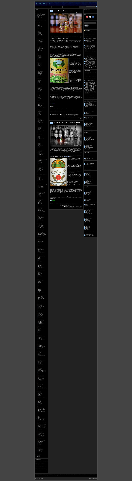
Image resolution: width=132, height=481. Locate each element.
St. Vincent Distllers (40, 376)
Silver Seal (39, 368)
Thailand (39, 98)
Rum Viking (86, 182)
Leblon (39, 260)
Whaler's (39, 404)
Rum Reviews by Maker (73, 115)
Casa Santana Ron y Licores (42, 159)
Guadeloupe (39, 56)
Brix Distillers (39, 146)
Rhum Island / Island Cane (41, 340)
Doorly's (39, 195)
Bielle (38, 136)
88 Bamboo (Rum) (87, 173)
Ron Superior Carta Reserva (78, 206)
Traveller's (39, 392)
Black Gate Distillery (40, 138)
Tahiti (38, 95)
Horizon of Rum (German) (88, 175)
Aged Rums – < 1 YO (41, 420)
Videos (38, 456)
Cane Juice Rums (40, 433)
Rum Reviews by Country (67, 115)
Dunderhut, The (87, 211)
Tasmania (39, 97)
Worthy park (39, 412)
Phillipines (39, 83)
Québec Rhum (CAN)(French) (89, 139)
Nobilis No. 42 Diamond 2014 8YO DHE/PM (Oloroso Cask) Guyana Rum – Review (90, 59)
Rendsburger (39, 337)
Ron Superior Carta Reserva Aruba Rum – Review (66, 122)
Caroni (39, 155)
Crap (68, 206)
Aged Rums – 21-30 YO (41, 426)
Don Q (38, 194)
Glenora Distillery (40, 216)
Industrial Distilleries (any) (41, 234)
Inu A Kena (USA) (87, 212)
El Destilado (39, 202)
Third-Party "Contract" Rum (41, 388)
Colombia (39, 42)
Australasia (39, 26)
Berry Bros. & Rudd (40, 135)
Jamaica (39, 65)
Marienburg (39, 273)
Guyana (39, 58)
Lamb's (39, 258)
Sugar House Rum (40, 378)
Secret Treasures (40, 364)
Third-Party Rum (80, 207)
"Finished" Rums (40, 419)
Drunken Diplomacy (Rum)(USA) (89, 209)
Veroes (39, 401)
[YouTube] (87, 17)
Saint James (39, 356)
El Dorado (39, 203)
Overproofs (39, 443)
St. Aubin (39, 372)
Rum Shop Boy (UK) (88, 124)
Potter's (39, 328)
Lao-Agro (39, 259)
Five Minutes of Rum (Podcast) (89, 163)
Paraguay (39, 81)
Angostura (39, 119)
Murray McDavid (40, 297)
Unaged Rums (40, 449)
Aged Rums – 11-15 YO (41, 424)
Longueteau (39, 266)
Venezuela (39, 105)
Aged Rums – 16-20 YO (41, 425)
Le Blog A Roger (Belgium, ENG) (89, 104)
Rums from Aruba (68, 207)
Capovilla (39, 152)
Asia (38, 25)
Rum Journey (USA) (88, 122)
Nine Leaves (39, 305)
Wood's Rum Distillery (41, 411)
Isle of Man (39, 64)
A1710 (39, 113)
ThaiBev (39, 386)
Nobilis (39, 307)
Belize (38, 31)
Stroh (38, 377)
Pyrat (38, 332)
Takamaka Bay (40, 380)
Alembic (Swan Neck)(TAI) (89, 117)
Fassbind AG (39, 208)
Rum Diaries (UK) (87, 220)
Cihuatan (39, 168)
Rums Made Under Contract (73, 207)
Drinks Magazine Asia (88, 192)
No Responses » (79, 12)
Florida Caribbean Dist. (41, 211)
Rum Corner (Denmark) (88, 218)
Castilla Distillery (40, 160)
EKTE (38, 201)
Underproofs (63, 205)
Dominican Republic (40, 48)
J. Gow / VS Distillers (40, 240)
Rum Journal (87, 144)
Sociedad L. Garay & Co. (41, 370)
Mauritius (39, 73)
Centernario (39, 162)
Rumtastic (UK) (87, 229)
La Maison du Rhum (40, 256)
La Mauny (39, 257)
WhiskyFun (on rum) (88, 113)
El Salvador (39, 50)
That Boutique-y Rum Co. (41, 387)
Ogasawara (39, 313)
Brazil (38, 33)
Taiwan (39, 96)
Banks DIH (39, 126)
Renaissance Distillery (41, 336)
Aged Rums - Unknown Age (64, 114)
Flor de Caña (39, 210)
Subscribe (86, 25)
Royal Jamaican (40, 347)
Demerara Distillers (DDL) (41, 184)
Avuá (38, 123)
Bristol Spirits (39, 145)
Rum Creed (86, 219)
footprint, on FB (66, 156)
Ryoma (39, 352)
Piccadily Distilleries (40, 323)
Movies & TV (38, 18)
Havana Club (39, 224)
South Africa (39, 88)
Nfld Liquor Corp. (40, 304)
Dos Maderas (39, 196)
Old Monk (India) (40, 315)
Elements (39, 204)
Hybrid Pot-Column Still (41, 440)
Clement (39, 170)
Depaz (39, 185)
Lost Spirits (39, 268)
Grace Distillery (40, 219)
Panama (39, 80)
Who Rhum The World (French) (89, 235)
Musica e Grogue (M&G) (41, 298)
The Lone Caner (42, 3)
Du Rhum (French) (87, 210)
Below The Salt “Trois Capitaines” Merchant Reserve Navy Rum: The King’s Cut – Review (90, 64)
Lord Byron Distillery (40, 267)
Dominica (39, 47)
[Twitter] (90, 17)
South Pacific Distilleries (41, 371)
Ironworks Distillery (40, 235)
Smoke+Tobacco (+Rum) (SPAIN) (90, 111)
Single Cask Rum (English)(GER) (90, 126)
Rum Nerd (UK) (87, 226)
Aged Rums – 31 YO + (41, 427)
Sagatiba (39, 354)
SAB (38, 353)
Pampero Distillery (40, 321)
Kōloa (38, 250)
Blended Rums (72, 114)
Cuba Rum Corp (40, 179)
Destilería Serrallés (40, 187)
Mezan (39, 281)
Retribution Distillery (40, 339)
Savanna (39, 363)
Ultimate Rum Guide (88, 199)
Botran (39, 144)
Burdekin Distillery (40, 150)
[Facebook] (93, 17)
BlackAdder (39, 139)
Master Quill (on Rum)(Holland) (89, 118)
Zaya (38, 416)
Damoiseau (39, 180)
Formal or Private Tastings (40, 14)
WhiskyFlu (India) (87, 112)
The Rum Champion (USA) (89, 183)
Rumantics (86, 228)
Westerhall (39, 403)
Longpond (39, 265)
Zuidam (39, 417)
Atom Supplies (40, 122)
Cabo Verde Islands (40, 35)
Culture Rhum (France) (88, 136)
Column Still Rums (76, 114)
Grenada (39, 55)
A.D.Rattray (39, 111)
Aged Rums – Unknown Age (42, 428)
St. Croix (39, 90)
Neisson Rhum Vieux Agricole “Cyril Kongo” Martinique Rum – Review (90, 73)
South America (40, 89)
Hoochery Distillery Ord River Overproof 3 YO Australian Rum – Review (90, 76)
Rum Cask (39, 348)
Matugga (39, 274)
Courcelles (39, 177)
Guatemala (39, 57)
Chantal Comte (40, 166)
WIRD (38, 410)
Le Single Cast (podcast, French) (89, 164)
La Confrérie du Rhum (41, 252)
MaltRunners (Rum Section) (89, 107)
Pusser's (39, 331)
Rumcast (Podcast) (88, 169)
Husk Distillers (40, 232)
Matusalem (39, 275)
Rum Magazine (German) (88, 145)
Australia (39, 27)
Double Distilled (40, 436)
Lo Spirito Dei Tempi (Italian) (89, 213)
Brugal (39, 147)
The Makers (38, 455)
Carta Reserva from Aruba (54, 53)
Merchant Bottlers (40, 280)
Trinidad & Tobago (40, 99)
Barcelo (39, 128)
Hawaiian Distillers (40, 225)
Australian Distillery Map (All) (89, 191)
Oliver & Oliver (40, 316)
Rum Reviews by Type (69, 204)
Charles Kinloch (40, 167)
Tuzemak (39, 395)
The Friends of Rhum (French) (89, 233)
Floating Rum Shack (88, 137)
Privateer (39, 330)
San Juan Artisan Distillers (41, 360)
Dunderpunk (87, 174)
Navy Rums (39, 442)
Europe (39, 51)
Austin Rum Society (88, 205)
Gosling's (39, 218)
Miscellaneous (61, 115)
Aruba (69, 114)
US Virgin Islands (40, 103)
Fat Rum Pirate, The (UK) (88, 102)
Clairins (39, 434)
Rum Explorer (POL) (88, 180)
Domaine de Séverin (40, 193)
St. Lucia (39, 91)
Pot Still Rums (40, 444)
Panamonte (39, 322)
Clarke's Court (40, 169)
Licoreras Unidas (40, 264)
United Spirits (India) (40, 396)
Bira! (38, 137)
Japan (38, 66)
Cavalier (39, 161)
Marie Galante (40, 71)
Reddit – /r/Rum (87, 193)
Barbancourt (39, 127)
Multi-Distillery (40, 296)
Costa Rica (39, 43)
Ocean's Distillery (40, 312)
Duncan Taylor (40, 199)
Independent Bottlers (41, 233)
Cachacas (39, 432)
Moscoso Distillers (40, 292)
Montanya (39, 288)
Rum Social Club (87, 125)
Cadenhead (39, 151)
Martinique (39, 72)
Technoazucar (40, 384)
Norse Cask (39, 308)
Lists (37, 16)
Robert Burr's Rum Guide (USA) (89, 195)
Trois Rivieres (40, 394)
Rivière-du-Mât (40, 344)
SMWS (39, 369)
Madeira (39, 70)
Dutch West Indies (72, 206)
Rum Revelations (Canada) (89, 147)
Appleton (39, 121)
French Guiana (40, 54)
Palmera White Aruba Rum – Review (63, 10)
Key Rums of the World (40, 15)
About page (69, 42)
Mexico (39, 74)
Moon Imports (40, 291)
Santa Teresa (39, 362)
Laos (38, 67)
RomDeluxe (39, 345)
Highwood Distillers (40, 227)
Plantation (39, 324)
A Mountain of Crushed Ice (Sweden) (90, 204)
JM (38, 243)
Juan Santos (39, 244)
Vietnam (39, 106)
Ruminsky (55, 114)
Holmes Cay (39, 228)
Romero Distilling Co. (41, 346)
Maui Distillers (40, 276)
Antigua (39, 23)
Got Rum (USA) (87, 138)
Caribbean (39, 40)
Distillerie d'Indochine (41, 192)
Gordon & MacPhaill (40, 217)
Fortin (38, 212)
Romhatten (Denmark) (88, 140)
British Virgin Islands (40, 34)
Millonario (39, 283)
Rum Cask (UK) (87, 141)
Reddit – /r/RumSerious (88, 194)
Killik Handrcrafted (40, 249)
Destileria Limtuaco (40, 186)
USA (38, 104)
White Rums (39, 452)
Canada (39, 38)
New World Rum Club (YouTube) (89, 165)
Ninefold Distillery (40, 306)
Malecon (39, 272)
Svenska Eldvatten (40, 379)
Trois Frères (39, 393)
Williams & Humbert (40, 408)
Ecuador (39, 49)
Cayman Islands (40, 41)
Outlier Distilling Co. (40, 320)
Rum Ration (87, 146)
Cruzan (39, 178)
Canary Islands (40, 39)
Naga (38, 300)
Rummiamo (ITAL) (87, 148)
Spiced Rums (39, 448)
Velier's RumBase (87, 200)
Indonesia (39, 63)
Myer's (38, 299)
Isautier (39, 236)
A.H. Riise (39, 112)
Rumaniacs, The (87, 227)
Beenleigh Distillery (40, 130)
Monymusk (39, 290)
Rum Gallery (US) (87, 221)
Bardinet (39, 129)
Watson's (39, 402)
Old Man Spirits (40, 314)
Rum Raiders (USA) (88, 181)
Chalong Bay (39, 163)
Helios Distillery (40, 226)
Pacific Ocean (40, 79)
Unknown (66, 205)
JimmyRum (39, 242)
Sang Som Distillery (40, 361)
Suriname (39, 94)
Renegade (39, 338)
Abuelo (39, 114)
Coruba (39, 176)
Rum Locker (87, 225)
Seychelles (39, 87)
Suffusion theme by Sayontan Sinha (92, 478)
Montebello (39, 289)
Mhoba (39, 282)
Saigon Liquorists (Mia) (41, 355)
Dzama (39, 200)
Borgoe (39, 143)
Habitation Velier (40, 220)
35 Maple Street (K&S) (41, 110)
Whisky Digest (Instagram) (89, 234)
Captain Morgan (40, 154)
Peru (38, 82)
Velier (38, 400)
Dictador (39, 188)
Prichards (39, 329)
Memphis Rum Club (88, 176)
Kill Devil (39, 248)
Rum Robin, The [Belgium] (89, 123)
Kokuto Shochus (40, 441)
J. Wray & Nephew (40, 241)
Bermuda (39, 32)
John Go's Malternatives (88, 103)
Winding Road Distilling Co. (41, 409)
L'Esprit (39, 251)
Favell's (39, 209)
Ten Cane (39, 385)
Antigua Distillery (40, 120)
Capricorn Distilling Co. (41, 153)
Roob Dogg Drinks (87, 217)
